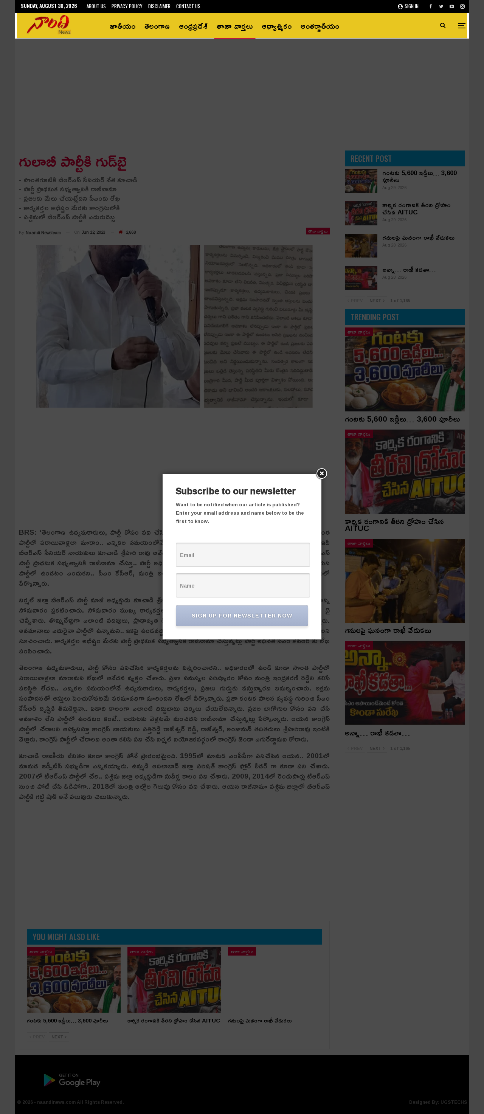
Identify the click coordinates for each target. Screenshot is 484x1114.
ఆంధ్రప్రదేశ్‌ (193, 25)
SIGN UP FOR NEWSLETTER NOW (242, 615)
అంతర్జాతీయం (320, 25)
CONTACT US (188, 6)
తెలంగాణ (157, 25)
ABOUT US (96, 6)
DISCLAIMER (159, 6)
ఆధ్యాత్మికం (277, 25)
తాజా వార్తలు (235, 25)
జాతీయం (122, 25)
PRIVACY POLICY (127, 6)
